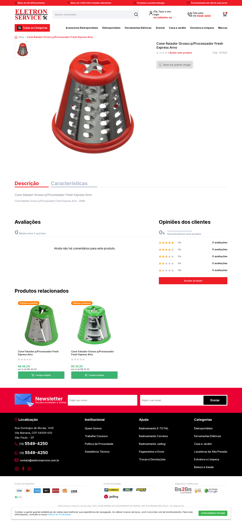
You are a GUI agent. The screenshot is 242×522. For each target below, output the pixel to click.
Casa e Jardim (177, 27)
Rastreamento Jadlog (152, 443)
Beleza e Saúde (204, 467)
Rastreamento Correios (153, 436)
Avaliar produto (193, 280)
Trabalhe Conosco (96, 436)
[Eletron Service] (31, 14)
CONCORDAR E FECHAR (213, 513)
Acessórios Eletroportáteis (82, 27)
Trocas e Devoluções (152, 459)
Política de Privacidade (99, 443)
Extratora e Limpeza (202, 27)
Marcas (222, 27)
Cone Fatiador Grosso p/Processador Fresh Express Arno (92, 353)
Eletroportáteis (111, 27)
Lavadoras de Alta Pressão (210, 451)
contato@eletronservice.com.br (39, 460)
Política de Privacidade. (59, 514)
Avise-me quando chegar (177, 64)
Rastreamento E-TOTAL (154, 428)
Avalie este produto (181, 52)
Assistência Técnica (97, 451)
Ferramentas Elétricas (138, 27)
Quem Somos (93, 428)
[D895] (23, 50)
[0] (225, 14)
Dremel (160, 27)
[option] (23, 50)
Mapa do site (179, 506)
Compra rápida (43, 375)
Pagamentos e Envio (151, 451)
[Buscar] (136, 14)
